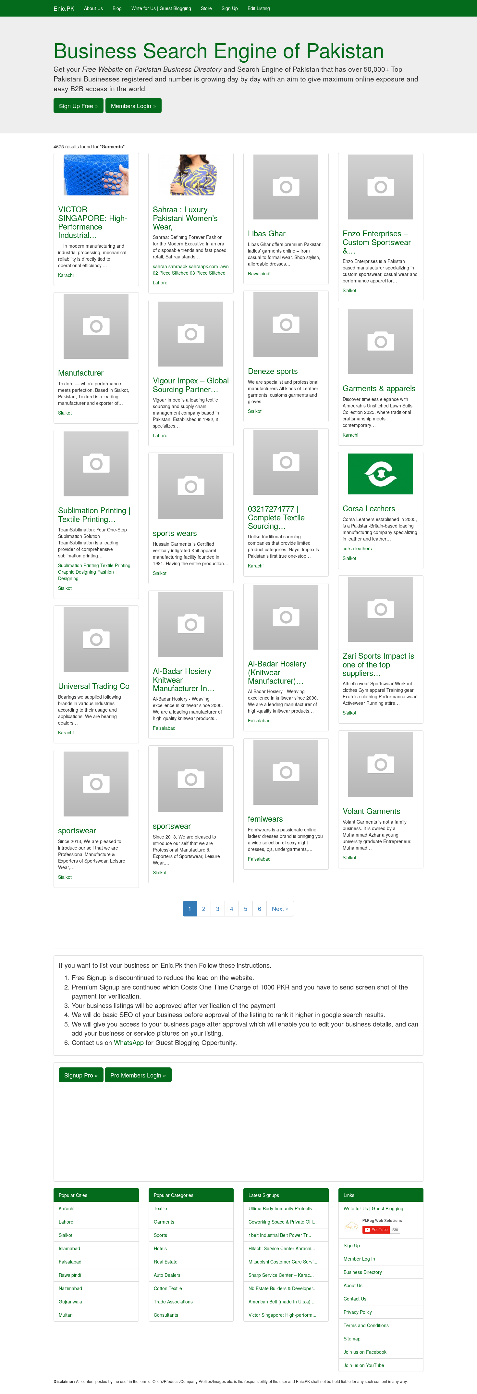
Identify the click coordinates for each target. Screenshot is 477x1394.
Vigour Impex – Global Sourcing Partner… (191, 384)
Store (206, 8)
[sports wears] (191, 486)
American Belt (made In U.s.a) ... (282, 1301)
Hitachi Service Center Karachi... (282, 1248)
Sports (160, 1235)
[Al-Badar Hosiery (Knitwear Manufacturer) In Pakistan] (286, 617)
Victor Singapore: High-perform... (282, 1315)
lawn (224, 266)
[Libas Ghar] (286, 187)
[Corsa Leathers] (381, 474)
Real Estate (165, 1261)
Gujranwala (70, 1301)
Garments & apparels (379, 387)
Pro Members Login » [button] (138, 1075)
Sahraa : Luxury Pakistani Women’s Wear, (185, 217)
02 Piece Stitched (171, 272)
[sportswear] (191, 779)
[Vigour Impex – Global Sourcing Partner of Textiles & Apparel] (191, 334)
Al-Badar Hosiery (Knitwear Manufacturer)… (277, 671)
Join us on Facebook (365, 1352)
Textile (160, 1208)
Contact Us (355, 1298)
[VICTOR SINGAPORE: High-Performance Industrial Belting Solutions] (96, 175)
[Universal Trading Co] (96, 639)
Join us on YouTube (364, 1365)
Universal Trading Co (93, 685)
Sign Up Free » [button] (78, 105)
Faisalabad (259, 720)
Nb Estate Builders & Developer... (283, 1288)
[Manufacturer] (96, 326)
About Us (93, 8)
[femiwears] (286, 772)
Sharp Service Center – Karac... (281, 1275)
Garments (164, 1221)
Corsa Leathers (369, 508)
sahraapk (178, 266)
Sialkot (349, 290)
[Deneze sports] (286, 324)
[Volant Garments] (381, 764)
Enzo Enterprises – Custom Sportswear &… (377, 241)
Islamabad (69, 1248)
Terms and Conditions (366, 1325)
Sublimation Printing (78, 565)
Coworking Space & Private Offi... (283, 1221)
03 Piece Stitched (208, 272)
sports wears (175, 532)
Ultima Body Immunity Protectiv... (282, 1208)
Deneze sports (273, 370)
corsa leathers (357, 548)
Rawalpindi (259, 273)
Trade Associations (173, 1301)
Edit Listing (259, 8)
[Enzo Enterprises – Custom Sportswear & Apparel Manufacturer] (381, 187)
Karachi (66, 275)
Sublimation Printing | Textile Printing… (94, 514)
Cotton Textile (168, 1288)
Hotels (160, 1248)
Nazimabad (70, 1288)
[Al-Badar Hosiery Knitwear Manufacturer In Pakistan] (191, 624)
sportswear (172, 825)
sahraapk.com (203, 266)
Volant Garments (371, 810)
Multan (66, 1315)
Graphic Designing (77, 571)
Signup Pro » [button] (81, 1075)
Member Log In (359, 1258)
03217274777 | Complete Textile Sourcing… (276, 517)
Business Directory (363, 1272)
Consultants (166, 1315)
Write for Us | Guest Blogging (161, 8)
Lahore (160, 282)
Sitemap (352, 1338)
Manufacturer (81, 372)
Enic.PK (64, 8)
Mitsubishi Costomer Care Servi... (283, 1261)
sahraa (160, 266)
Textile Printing (115, 565)
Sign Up (230, 8)
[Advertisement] (238, 1131)
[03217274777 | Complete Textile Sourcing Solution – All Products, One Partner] (286, 462)
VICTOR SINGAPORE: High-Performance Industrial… (92, 221)
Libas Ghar (267, 233)
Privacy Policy (358, 1312)
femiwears (265, 818)
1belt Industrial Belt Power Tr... (280, 1235)
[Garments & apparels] (381, 341)
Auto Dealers (167, 1275)
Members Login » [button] (133, 105)
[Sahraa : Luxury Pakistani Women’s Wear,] (191, 175)
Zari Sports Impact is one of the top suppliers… (378, 664)
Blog (117, 8)
